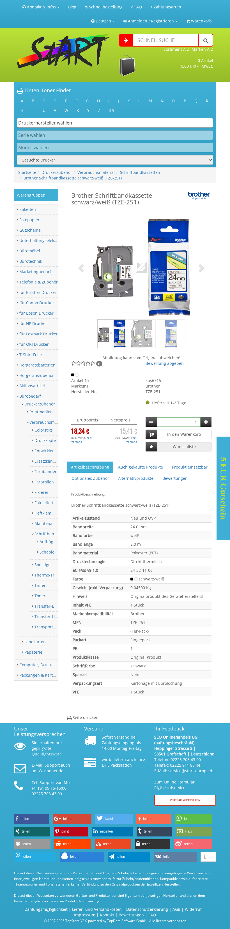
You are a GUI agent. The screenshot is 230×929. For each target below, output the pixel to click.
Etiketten (27, 209)
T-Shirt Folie (30, 354)
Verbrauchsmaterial (96, 172)
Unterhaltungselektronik (42, 240)
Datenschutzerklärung (147, 909)
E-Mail (37, 765)
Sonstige (42, 564)
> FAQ (136, 7)
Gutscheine (30, 230)
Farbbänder (45, 471)
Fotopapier (29, 219)
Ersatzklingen (47, 461)
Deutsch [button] (103, 21)
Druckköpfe (45, 440)
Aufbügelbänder (55, 541)
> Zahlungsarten (165, 7)
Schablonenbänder (57, 552)
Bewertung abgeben (165, 363)
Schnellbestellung (105, 7)
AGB (176, 909)
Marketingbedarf (35, 271)
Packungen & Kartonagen (43, 675)
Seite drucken (85, 717)
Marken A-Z (202, 49)
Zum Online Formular (174, 782)
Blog (72, 7)
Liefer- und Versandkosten (97, 909)
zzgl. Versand (82, 440)
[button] (81, 267)
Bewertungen (175, 478)
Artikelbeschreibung (90, 467)
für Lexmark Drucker (38, 333)
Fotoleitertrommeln (52, 502)
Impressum (84, 915)
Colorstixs (43, 430)
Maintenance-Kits (51, 523)
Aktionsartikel (32, 385)
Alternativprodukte (135, 478)
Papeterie (33, 652)
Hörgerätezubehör (36, 375)
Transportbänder (50, 627)
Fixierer (41, 492)
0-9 (111, 110)
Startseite (27, 172)
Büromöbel (29, 250)
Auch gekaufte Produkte (140, 467)
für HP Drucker (33, 323)
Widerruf (193, 909)
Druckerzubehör (57, 172)
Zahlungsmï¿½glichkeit (46, 909)
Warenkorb (201, 21)
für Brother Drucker (37, 292)
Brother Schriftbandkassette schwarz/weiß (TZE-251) (73, 178)
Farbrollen (44, 482)
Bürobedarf (30, 396)
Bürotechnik (30, 261)
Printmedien (41, 411)
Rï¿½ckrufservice (169, 787)
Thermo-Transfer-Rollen (57, 575)
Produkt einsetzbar (190, 467)
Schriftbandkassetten (140, 172)
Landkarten (35, 641)
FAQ (152, 915)
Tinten (40, 585)
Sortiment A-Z (176, 49)
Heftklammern (47, 513)
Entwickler (44, 450)
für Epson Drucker (36, 313)
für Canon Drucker (36, 302)
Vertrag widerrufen (185, 800)
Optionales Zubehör (90, 478)
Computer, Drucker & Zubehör (47, 664)
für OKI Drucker (34, 344)
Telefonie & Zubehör (38, 282)
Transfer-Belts (47, 606)
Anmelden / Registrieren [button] (151, 21)
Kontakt (107, 915)
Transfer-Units (48, 616)
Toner (39, 595)
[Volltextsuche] (206, 40)
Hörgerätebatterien (37, 365)
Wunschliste (184, 446)
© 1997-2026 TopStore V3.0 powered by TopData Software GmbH (95, 920)
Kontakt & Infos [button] (41, 7)
